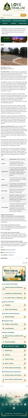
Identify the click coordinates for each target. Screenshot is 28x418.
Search (23, 15)
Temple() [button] (8, 305)
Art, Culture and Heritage (10, 284)
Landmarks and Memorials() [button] (13, 293)
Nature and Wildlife (11, 249)
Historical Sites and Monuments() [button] (13, 288)
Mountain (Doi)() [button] (10, 342)
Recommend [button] (4, 258)
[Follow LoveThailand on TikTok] (21, 404)
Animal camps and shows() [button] (13, 375)
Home (2, 17)
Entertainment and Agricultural (12, 371)
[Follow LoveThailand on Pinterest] (6, 404)
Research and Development (11, 313)
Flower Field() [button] (9, 359)
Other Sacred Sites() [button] (11, 309)
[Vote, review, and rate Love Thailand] (14, 274)
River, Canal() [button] (9, 363)
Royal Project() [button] (9, 316)
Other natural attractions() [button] (13, 367)
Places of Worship (8, 301)
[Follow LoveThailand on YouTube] (14, 404)
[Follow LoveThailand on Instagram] (10, 404)
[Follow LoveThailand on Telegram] (25, 404)
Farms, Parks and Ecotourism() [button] (13, 380)
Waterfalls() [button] (8, 350)
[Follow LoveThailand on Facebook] (2, 404)
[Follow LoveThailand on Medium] (14, 408)
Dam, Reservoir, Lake (10, 252)
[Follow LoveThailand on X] (17, 404)
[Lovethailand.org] (14, 6)
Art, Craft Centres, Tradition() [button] (14, 297)
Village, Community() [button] (11, 324)
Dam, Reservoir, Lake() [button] (12, 346)
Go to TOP (25, 262)
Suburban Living (8, 320)
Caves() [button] (7, 355)
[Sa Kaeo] (14, 39)
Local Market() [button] (9, 328)
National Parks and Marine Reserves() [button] (13, 336)
